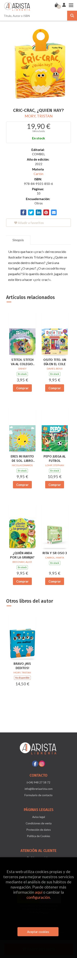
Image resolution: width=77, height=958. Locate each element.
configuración (38, 897)
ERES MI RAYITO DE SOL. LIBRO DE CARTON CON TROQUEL (22, 458)
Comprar (22, 388)
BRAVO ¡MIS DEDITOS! (22, 666)
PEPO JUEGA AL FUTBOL (55, 458)
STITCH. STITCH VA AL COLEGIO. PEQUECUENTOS (22, 362)
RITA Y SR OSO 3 (55, 553)
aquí (38, 892)
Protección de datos (38, 829)
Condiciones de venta (39, 823)
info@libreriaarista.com (39, 788)
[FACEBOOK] (35, 764)
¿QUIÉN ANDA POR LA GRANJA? (22, 555)
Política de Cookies (38, 836)
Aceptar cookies (38, 932)
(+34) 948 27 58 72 (38, 782)
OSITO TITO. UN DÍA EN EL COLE (54, 362)
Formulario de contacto (38, 795)
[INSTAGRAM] (42, 764)
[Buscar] (72, 16)
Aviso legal (38, 817)
